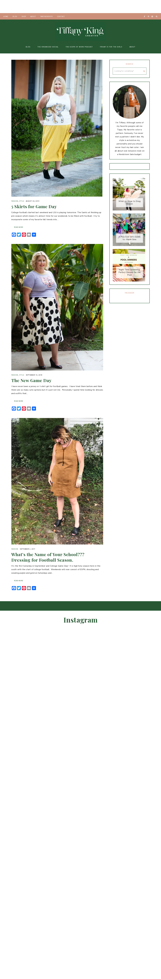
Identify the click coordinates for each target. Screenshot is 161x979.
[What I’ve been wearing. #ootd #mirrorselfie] (63, 7)
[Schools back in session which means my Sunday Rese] (134, 7)
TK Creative (80, 31)
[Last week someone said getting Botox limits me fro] (80, 7)
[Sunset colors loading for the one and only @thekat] (136, 738)
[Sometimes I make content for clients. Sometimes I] (116, 7)
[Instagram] (152, 13)
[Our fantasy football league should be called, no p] (45, 7)
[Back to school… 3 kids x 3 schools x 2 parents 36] (98, 7)
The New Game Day (31, 380)
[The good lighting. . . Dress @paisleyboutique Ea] (152, 7)
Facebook (129, 293)
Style (21, 201)
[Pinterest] (149, 13)
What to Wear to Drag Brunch (129, 202)
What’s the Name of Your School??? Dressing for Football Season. (47, 557)
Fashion (14, 201)
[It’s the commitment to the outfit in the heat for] (27, 7)
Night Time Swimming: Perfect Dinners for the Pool (129, 272)
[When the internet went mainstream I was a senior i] (9, 7)
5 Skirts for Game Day (34, 206)
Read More (18, 227)
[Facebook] (145, 13)
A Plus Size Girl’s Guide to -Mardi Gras (129, 238)
